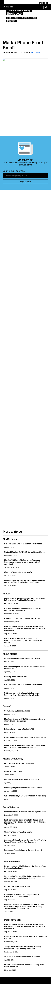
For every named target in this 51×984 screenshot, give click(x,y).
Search (46, 7)
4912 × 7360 (35, 52)
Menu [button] (2, 2)
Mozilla (43, 2)
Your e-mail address (14, 171)
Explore (9, 7)
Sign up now (25, 182)
